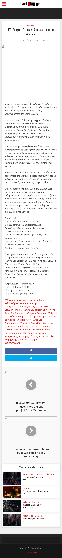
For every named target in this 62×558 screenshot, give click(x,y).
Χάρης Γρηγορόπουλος (17, 339)
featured (26, 502)
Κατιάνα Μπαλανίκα (27, 326)
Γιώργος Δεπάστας (37, 313)
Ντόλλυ (28, 333)
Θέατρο (31, 25)
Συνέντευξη (49, 474)
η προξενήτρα (40, 316)
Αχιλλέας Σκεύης (34, 306)
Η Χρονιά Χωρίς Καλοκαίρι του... (35, 492)
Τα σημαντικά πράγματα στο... (34, 478)
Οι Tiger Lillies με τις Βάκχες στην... (32, 506)
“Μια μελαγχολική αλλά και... (33, 520)
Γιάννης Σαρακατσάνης (34, 309)
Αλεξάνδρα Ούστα (15, 303)
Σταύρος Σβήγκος (29, 336)
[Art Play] (31, 3)
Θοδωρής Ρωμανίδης (31, 323)
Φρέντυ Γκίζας (47, 336)
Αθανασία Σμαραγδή (16, 299)
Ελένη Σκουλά (24, 316)
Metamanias (28, 474)
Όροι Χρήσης (31, 552)
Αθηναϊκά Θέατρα (37, 299)
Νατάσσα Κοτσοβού (31, 329)
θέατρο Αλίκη (24, 319)
